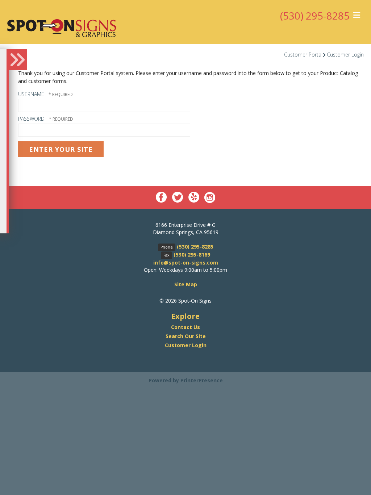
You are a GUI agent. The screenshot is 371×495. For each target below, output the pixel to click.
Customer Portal (303, 54)
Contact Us (185, 327)
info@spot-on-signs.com (185, 262)
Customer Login (345, 54)
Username (31, 94)
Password (31, 118)
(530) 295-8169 (192, 254)
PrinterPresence (201, 380)
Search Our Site (186, 336)
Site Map (185, 284)
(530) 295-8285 (315, 15)
